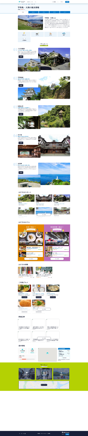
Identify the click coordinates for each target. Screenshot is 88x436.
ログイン (63, 434)
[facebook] (21, 433)
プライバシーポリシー (44, 433)
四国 (26, 4)
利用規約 (39, 433)
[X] (19, 433)
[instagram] (23, 433)
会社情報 (49, 433)
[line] (25, 433)
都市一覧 (23, 4)
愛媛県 (29, 4)
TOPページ (19, 4)
